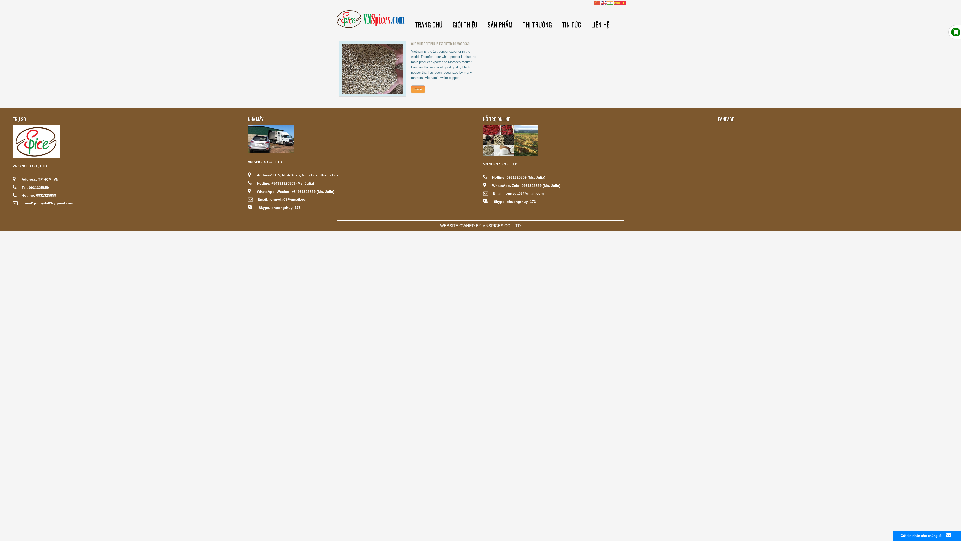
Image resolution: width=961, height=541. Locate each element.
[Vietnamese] (623, 3)
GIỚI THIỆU (465, 24)
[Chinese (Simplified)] (597, 3)
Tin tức (571, 24)
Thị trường (537, 24)
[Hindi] (610, 3)
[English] (604, 3)
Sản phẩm (500, 24)
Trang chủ (429, 24)
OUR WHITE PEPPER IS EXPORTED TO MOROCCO (440, 43)
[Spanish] (617, 3)
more (418, 89)
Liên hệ (600, 24)
